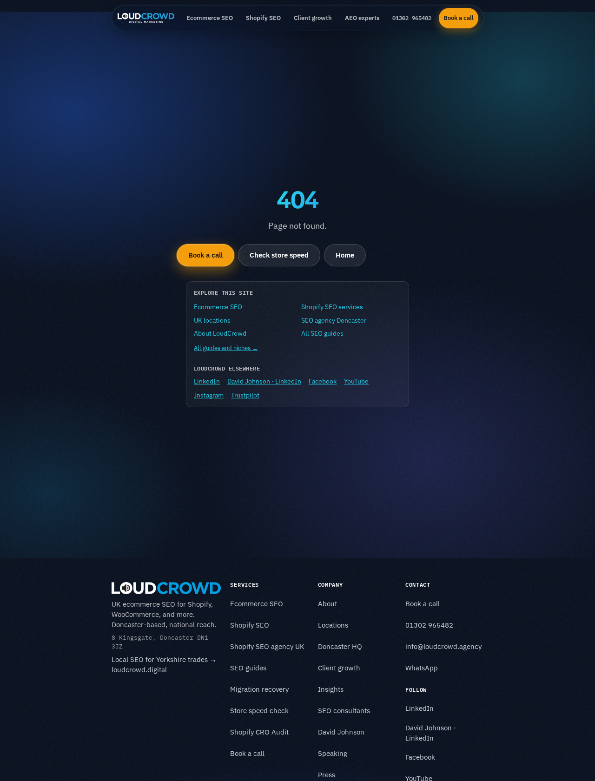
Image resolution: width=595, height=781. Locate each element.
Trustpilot (245, 395)
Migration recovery (259, 689)
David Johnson (341, 732)
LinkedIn (207, 381)
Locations (333, 625)
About (327, 603)
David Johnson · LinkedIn (264, 381)
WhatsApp (421, 667)
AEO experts (362, 17)
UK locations (212, 320)
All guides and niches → (226, 348)
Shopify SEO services (332, 307)
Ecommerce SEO (209, 17)
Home (345, 255)
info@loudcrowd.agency (443, 646)
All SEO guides (322, 333)
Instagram (209, 395)
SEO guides (248, 667)
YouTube (356, 381)
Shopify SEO (263, 17)
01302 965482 (411, 17)
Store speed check (259, 710)
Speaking (332, 753)
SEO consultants (344, 710)
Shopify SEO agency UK (267, 646)
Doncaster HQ (340, 646)
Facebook (323, 381)
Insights (331, 689)
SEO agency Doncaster (333, 320)
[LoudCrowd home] (146, 18)
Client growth (313, 17)
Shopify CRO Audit (259, 732)
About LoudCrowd (220, 333)
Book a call (458, 17)
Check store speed (279, 255)
